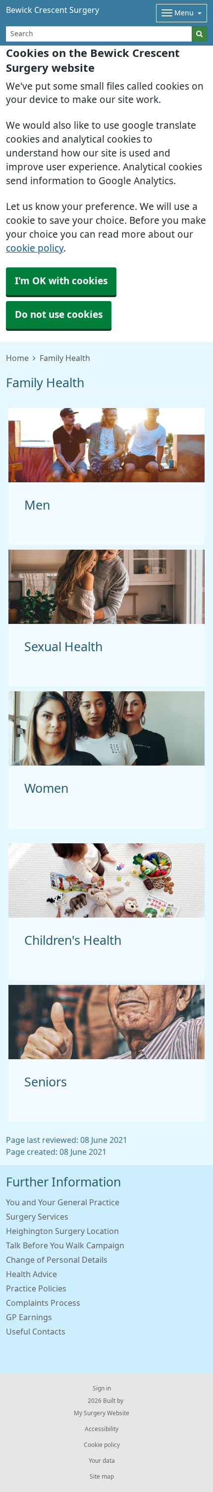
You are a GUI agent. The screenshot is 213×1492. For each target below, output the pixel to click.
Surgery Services (37, 1217)
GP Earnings (29, 1317)
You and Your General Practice (62, 1202)
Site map (102, 1477)
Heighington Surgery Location (62, 1231)
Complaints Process (43, 1303)
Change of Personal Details (56, 1260)
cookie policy (34, 248)
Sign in (102, 1388)
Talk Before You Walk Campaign (65, 1245)
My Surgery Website (101, 1413)
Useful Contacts (35, 1332)
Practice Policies (36, 1288)
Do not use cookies (59, 314)
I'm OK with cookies (61, 281)
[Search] (199, 34)
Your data (102, 1461)
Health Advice (31, 1274)
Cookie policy (102, 1445)
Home (17, 358)
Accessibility (101, 1429)
